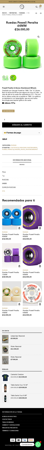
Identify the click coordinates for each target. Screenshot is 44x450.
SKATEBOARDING (32, 149)
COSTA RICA (14, 147)
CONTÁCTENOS (7, 419)
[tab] (22, 160)
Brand (22, 164)
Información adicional (22, 160)
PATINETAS (13, 13)
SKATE (23, 149)
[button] (4, 7)
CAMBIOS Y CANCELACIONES (11, 425)
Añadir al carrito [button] (19, 228)
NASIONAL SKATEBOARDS (28, 147)
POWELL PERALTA (8, 149)
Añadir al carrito (22, 125)
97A (3, 191)
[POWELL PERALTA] (4, 139)
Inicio (4, 13)
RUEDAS (22, 13)
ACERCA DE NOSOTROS (9, 416)
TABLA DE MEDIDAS (8, 422)
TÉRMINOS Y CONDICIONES (10, 430)
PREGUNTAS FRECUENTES (10, 428)
